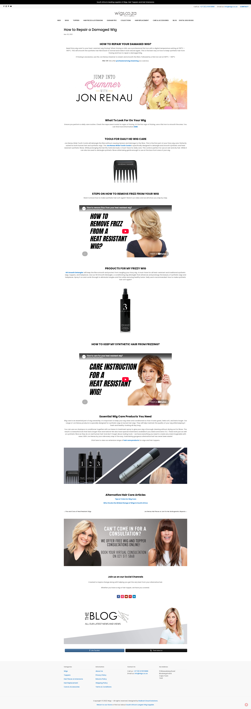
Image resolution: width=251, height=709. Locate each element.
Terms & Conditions (103, 687)
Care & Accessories (72, 687)
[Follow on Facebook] (4, 6)
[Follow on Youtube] (11, 6)
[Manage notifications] (246, 704)
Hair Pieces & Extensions (73, 679)
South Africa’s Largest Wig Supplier (140, 705)
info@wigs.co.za (230, 7)
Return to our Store (104, 705)
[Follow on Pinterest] (8, 6)
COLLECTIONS (126, 20)
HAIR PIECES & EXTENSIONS (93, 20)
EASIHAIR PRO (112, 20)
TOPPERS (76, 20)
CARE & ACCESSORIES (161, 20)
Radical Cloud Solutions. (148, 701)
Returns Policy (101, 679)
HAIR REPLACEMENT (142, 20)
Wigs (66, 671)
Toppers (67, 675)
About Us (99, 671)
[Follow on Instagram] (6, 6)
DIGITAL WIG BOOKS (186, 20)
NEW (59, 20)
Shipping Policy (102, 683)
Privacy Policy (101, 675)
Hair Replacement (71, 683)
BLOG (175, 20)
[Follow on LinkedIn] (134, 596)
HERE (136, 127)
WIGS (67, 20)
